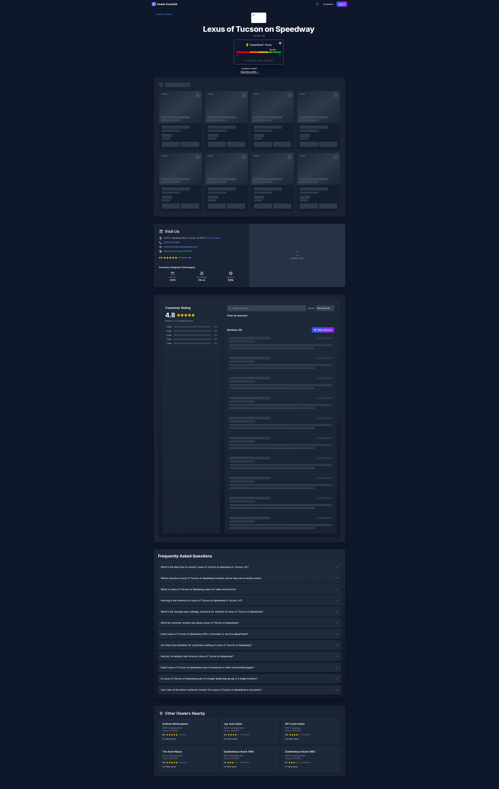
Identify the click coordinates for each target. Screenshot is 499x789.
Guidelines (328, 4)
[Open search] (317, 4)
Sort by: (311, 308)
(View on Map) (213, 238)
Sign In (342, 4)
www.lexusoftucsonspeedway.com (181, 246)
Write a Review (324, 330)
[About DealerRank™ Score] (280, 43)
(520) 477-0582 (172, 242)
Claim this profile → (250, 72)
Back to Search (164, 14)
